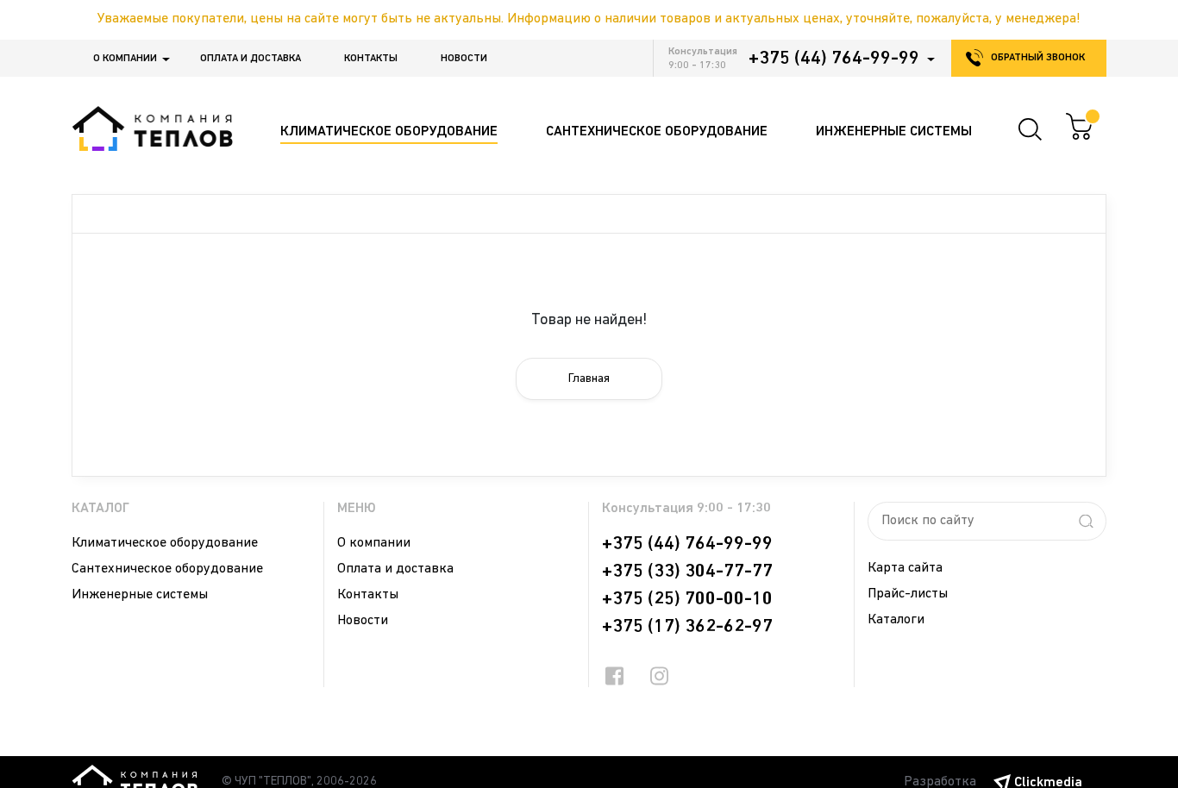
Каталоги (896, 620)
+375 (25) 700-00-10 (687, 599)
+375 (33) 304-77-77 (687, 571)
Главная (589, 378)
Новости (464, 58)
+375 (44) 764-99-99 (834, 58)
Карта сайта (905, 568)
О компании (125, 58)
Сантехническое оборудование (167, 569)
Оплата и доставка (250, 58)
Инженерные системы (140, 595)
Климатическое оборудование (165, 543)
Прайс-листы (908, 594)
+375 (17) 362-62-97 (687, 626)
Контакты (371, 58)
